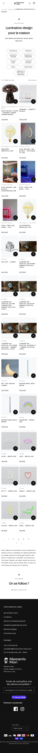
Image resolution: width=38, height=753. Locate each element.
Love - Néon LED (8, 456)
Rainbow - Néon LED (26, 421)
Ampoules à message (13, 55)
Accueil (4, 9)
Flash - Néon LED (9, 525)
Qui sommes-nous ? (11, 613)
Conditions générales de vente (15, 625)
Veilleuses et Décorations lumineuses (21, 73)
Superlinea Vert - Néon (27, 384)
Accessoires (13, 50)
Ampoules (28, 50)
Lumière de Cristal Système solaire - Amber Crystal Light (9, 346)
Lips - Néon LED (26, 456)
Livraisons (7, 617)
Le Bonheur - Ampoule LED (25, 226)
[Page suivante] (21, 543)
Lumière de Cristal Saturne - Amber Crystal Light (27, 264)
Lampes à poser (13, 61)
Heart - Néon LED (27, 491)
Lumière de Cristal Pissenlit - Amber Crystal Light (27, 346)
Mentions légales (10, 629)
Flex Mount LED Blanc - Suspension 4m (8, 189)
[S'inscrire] (31, 690)
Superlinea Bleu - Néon (9, 421)
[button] (4, 3)
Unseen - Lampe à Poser (27, 110)
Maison (11, 9)
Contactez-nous (10, 633)
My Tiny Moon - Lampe (8, 384)
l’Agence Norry (27, 741)
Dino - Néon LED (26, 525)
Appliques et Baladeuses (28, 55)
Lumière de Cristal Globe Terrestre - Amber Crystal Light (8, 305)
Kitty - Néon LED (9, 491)
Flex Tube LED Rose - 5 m (7, 226)
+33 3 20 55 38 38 (10, 645)
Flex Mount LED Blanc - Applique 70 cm (27, 150)
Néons (13, 67)
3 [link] (18, 539)
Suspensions (28, 67)
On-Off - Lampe (8, 262)
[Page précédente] (4, 539)
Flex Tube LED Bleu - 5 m (25, 188)
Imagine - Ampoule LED (7, 150)
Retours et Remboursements (15, 621)
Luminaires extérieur (28, 61)
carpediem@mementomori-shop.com (17, 649)
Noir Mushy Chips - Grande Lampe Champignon (9, 112)
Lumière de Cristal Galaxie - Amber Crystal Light (27, 304)
